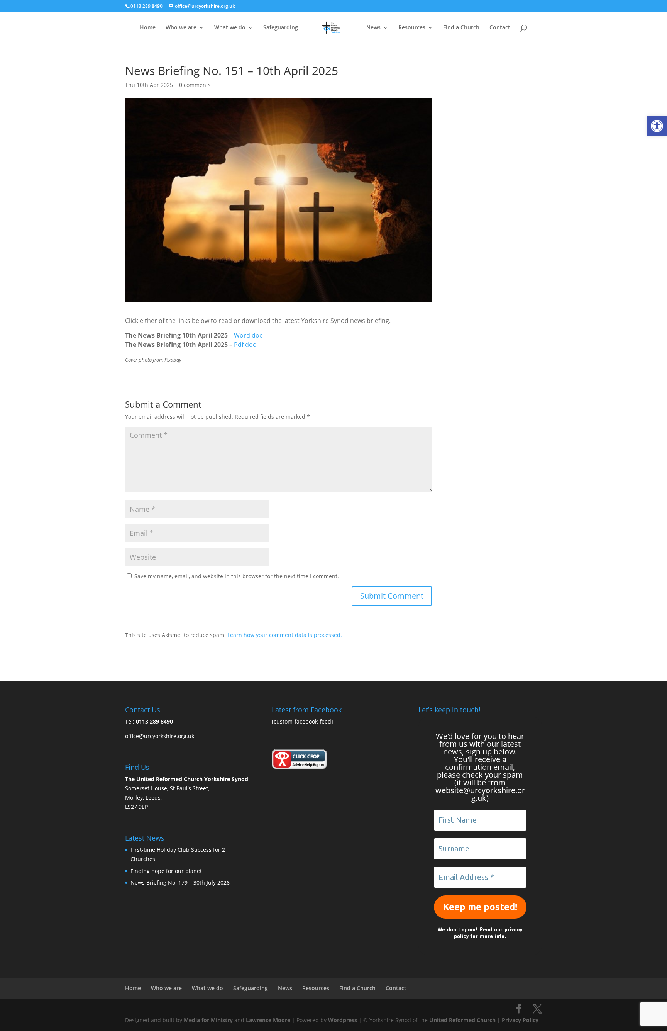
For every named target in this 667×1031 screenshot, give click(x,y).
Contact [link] (499, 28)
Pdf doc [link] (245, 344)
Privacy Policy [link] (520, 1020)
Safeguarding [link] (280, 28)
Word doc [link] (248, 335)
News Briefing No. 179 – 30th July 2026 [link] (180, 882)
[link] (657, 126)
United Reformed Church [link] (462, 1020)
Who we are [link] (181, 28)
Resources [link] (411, 28)
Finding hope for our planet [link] (166, 871)
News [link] (373, 28)
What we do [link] (229, 28)
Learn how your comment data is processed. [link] (284, 635)
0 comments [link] (195, 84)
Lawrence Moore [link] (268, 1020)
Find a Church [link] (461, 28)
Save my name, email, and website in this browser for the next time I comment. (236, 576)
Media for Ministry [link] (209, 1020)
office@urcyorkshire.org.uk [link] (159, 736)
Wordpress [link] (342, 1020)
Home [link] (148, 28)
